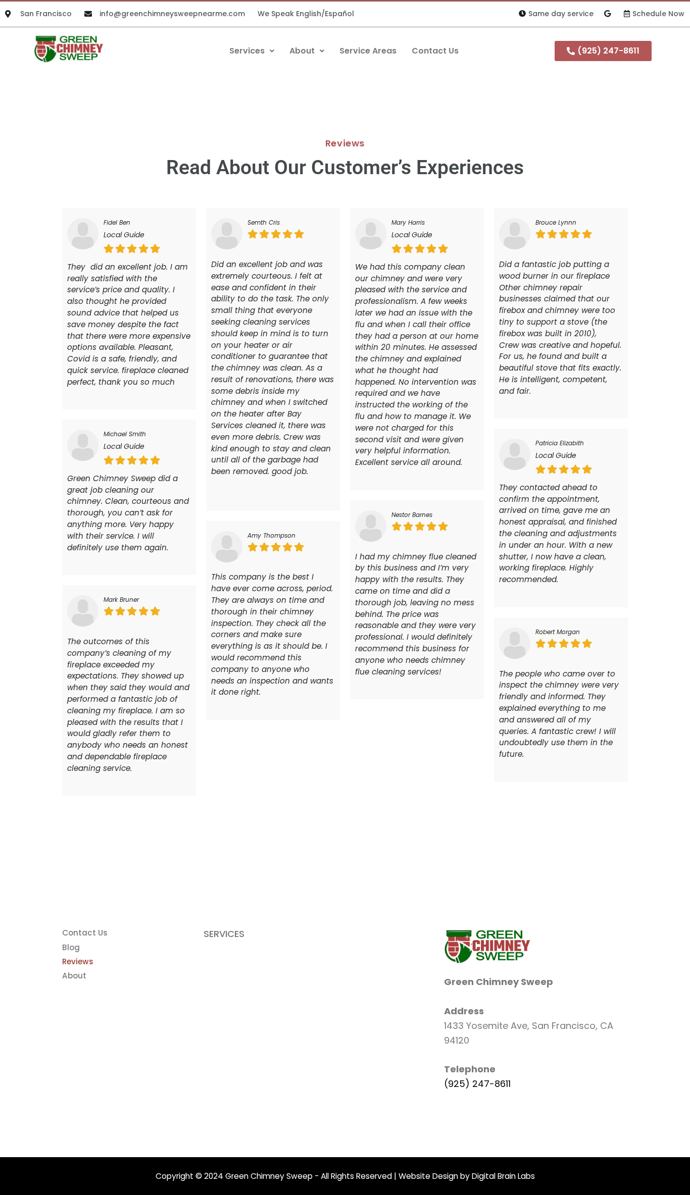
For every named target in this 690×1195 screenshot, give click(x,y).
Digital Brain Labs (503, 1176)
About (302, 51)
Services (247, 51)
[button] (252, 51)
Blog (71, 947)
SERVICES (224, 933)
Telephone (470, 1069)
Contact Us (435, 51)
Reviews (77, 961)
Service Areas (368, 51)
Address (464, 1011)
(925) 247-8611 (477, 1083)
